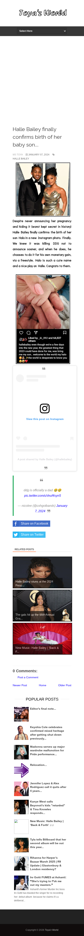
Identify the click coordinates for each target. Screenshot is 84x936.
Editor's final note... (43, 708)
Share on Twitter (32, 534)
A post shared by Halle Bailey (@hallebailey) (45, 459)
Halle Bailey (21, 158)
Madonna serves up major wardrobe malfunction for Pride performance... (47, 750)
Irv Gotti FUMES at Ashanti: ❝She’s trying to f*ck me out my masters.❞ (48, 881)
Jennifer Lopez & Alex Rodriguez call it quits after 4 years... (48, 787)
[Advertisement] (42, 80)
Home (42, 685)
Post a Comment (28, 677)
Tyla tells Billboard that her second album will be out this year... (48, 843)
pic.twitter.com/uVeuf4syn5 (42, 495)
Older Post (64, 685)
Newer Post (20, 685)
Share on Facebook (34, 523)
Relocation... (38, 764)
